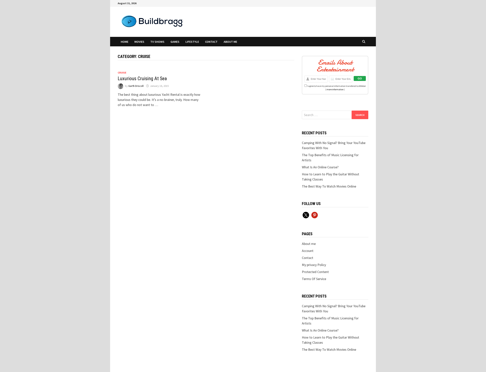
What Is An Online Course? (320, 167)
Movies (139, 42)
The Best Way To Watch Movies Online (329, 186)
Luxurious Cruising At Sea (142, 78)
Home (124, 42)
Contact (211, 42)
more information (335, 89)
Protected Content (315, 272)
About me (230, 42)
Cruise (122, 72)
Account (307, 251)
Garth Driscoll (136, 86)
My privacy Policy (314, 265)
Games (174, 42)
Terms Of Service (314, 279)
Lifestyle (192, 42)
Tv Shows (157, 42)
